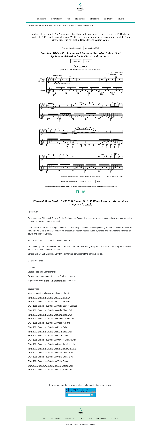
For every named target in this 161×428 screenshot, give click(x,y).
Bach (88, 204)
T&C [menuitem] (90, 418)
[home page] (80, 6)
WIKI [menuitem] (68, 19)
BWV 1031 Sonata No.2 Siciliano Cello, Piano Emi (50, 310)
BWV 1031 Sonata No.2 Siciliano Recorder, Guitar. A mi (52, 344)
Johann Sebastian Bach (53, 276)
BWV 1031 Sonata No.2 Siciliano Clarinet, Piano (49, 323)
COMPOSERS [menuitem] (41, 19)
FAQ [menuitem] (43, 418)
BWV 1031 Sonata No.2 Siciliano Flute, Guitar (48, 327)
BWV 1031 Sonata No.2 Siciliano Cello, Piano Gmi (50, 314)
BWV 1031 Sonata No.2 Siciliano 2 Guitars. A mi (49, 297)
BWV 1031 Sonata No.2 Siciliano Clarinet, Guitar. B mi (51, 319)
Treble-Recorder (58, 280)
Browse (31, 276)
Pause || (87, 61)
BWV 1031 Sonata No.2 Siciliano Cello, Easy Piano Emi (52, 306)
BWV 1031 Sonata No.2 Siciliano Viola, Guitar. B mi (50, 357)
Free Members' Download (71, 48)
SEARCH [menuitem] (121, 19)
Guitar (46, 280)
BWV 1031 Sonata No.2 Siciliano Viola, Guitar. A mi (50, 353)
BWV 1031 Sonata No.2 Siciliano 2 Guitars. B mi (49, 302)
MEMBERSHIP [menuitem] (80, 19)
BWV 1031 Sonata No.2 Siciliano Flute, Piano (48, 335)
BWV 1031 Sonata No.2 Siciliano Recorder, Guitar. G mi (52, 348)
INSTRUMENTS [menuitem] (56, 19)
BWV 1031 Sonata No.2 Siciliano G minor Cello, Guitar (52, 340)
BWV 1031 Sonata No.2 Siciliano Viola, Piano (48, 361)
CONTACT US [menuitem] (108, 19)
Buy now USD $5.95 (92, 48)
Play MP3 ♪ (76, 61)
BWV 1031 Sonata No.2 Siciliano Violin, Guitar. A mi (50, 365)
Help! (99, 181)
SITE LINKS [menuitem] (94, 19)
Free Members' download (68, 181)
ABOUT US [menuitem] (115, 418)
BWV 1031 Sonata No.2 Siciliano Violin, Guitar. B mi (50, 370)
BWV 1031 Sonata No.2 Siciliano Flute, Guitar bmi (50, 331)
